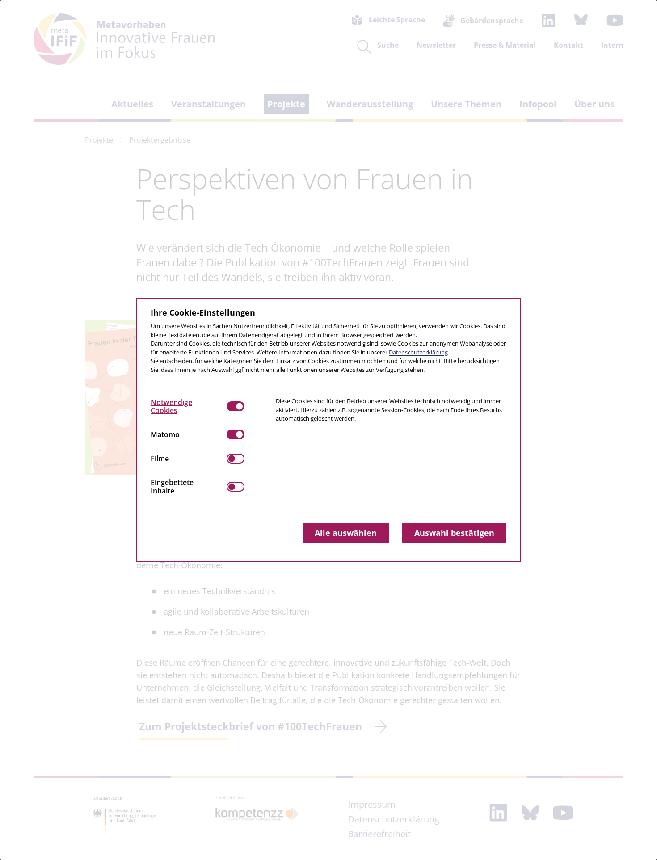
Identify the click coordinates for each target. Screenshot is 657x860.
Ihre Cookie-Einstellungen (203, 312)
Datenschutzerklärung (418, 352)
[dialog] (328, 430)
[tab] (189, 406)
